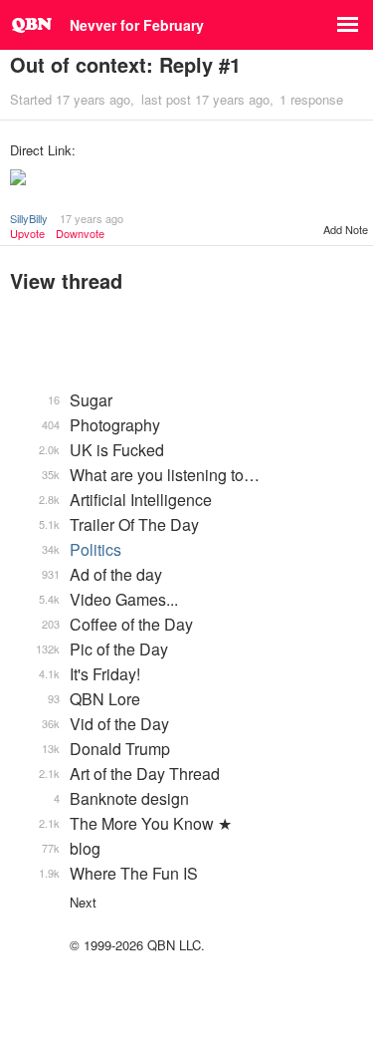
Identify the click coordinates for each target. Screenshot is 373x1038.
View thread (66, 280)
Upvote (27, 233)
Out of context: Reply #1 (125, 64)
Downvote (80, 233)
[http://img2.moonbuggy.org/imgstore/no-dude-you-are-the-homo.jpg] (186, 179)
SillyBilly (29, 218)
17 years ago (91, 218)
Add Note (345, 229)
